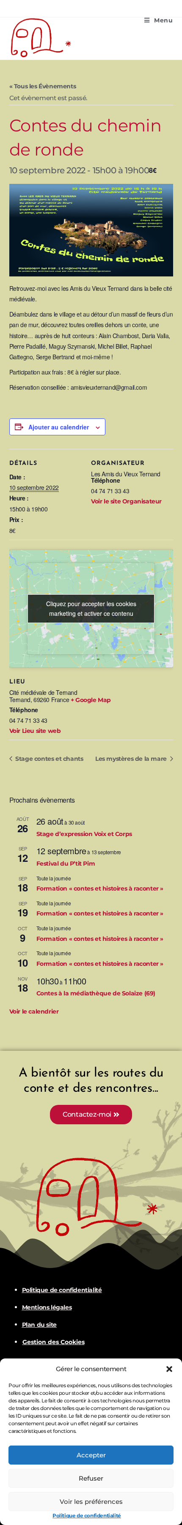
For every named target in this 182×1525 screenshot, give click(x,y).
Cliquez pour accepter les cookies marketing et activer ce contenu (91, 608)
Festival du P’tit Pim (65, 863)
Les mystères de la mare (131, 758)
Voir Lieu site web (35, 731)
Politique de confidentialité (86, 1515)
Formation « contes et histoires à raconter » (99, 888)
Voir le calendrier (34, 1011)
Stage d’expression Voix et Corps (84, 834)
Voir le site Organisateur (126, 501)
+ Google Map (91, 700)
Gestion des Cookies (53, 1342)
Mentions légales (47, 1307)
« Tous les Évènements (42, 86)
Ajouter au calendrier (58, 427)
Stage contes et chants (48, 758)
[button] (169, 1369)
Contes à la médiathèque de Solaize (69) (95, 993)
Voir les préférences (91, 1502)
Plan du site (39, 1324)
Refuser (91, 1478)
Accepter (91, 1455)
